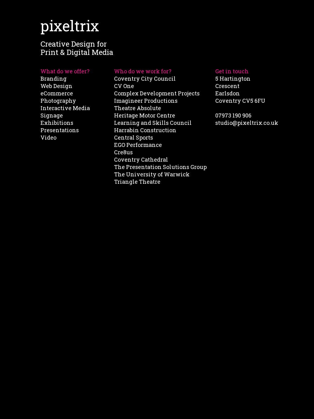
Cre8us (123, 152)
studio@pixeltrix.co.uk (246, 122)
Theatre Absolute (137, 108)
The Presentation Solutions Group (160, 167)
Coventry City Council (145, 78)
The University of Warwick (152, 174)
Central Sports (133, 137)
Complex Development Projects (157, 93)
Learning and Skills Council (153, 122)
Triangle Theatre (137, 181)
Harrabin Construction (145, 130)
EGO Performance (138, 144)
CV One (124, 86)
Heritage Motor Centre (144, 115)
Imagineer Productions (146, 100)
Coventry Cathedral (141, 159)
